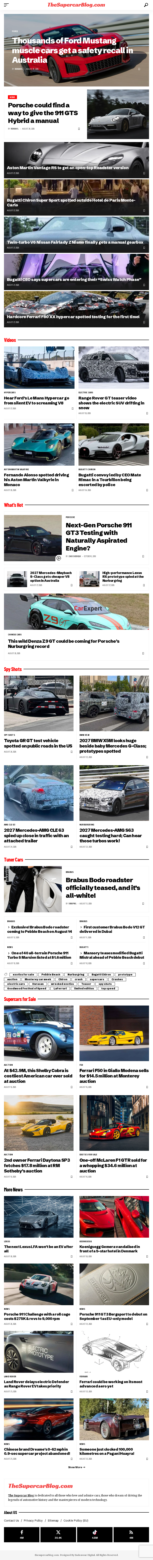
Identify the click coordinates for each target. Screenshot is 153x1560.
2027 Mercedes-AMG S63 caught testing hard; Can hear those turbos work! (110, 836)
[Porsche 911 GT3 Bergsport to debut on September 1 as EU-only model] (114, 1284)
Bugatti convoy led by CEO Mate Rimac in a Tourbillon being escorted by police (109, 479)
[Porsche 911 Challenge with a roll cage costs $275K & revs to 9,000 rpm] (39, 1284)
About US (10, 1512)
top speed (108, 988)
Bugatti (83, 947)
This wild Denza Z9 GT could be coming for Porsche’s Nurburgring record (63, 644)
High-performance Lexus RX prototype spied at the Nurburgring (123, 577)
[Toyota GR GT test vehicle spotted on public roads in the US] (39, 703)
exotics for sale (23, 974)
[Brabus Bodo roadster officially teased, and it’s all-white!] (33, 889)
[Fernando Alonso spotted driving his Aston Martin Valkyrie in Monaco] (39, 444)
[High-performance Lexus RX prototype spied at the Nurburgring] (89, 579)
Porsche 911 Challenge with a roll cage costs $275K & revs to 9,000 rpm (37, 1316)
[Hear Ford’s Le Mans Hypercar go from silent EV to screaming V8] (39, 367)
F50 (81, 1065)
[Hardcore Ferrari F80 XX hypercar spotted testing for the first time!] (76, 309)
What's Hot (13, 504)
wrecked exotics (62, 983)
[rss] (131, 1534)
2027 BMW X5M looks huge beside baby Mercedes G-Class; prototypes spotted (112, 746)
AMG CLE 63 (9, 824)
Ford (15, 31)
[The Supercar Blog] (76, 5)
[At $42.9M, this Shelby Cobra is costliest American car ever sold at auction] (39, 1033)
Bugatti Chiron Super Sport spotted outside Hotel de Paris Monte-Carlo (71, 202)
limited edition (84, 988)
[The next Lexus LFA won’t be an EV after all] (39, 1217)
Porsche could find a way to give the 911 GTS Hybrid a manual (43, 113)
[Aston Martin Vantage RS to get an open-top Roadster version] (76, 160)
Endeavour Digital (85, 1555)
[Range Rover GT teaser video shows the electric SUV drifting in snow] (113, 367)
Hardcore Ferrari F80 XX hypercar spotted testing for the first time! (73, 316)
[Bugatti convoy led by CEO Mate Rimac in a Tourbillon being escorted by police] (113, 444)
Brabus (70, 872)
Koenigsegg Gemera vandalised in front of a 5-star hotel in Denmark (109, 1248)
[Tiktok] (95, 1534)
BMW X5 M (84, 735)
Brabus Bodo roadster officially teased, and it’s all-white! (103, 887)
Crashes (117, 979)
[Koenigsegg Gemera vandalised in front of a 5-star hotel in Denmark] (114, 1217)
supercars (97, 979)
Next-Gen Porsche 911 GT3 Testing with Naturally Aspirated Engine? (99, 536)
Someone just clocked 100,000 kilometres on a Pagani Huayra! (106, 1451)
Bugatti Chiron (86, 469)
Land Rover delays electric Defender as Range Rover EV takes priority (36, 1383)
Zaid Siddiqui (75, 556)
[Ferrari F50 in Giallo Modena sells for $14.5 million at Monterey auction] (114, 1033)
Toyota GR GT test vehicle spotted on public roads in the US (38, 743)
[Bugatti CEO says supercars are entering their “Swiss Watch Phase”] (76, 272)
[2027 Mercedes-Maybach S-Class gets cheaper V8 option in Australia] (17, 579)
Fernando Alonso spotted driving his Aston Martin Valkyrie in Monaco (36, 479)
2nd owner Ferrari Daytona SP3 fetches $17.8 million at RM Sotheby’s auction (37, 1165)
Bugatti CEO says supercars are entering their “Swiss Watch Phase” (74, 279)
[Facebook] (21, 1534)
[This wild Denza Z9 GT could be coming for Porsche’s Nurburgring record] (76, 612)
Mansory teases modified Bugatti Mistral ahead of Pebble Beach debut (111, 955)
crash (78, 979)
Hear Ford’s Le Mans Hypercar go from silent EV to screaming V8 (36, 400)
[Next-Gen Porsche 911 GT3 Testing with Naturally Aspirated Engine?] (33, 538)
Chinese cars (15, 634)
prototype (125, 974)
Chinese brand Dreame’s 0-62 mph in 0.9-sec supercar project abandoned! (37, 1451)
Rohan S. (19, 69)
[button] (7, 5)
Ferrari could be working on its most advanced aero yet (110, 1383)
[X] (58, 1534)
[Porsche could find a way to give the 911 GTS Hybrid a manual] (118, 114)
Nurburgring (86, 824)
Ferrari (83, 1376)
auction (12, 979)
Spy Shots (13, 669)
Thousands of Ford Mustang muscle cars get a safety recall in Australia (72, 50)
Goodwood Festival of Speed (26, 988)
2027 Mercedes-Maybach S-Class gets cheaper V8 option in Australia (51, 577)
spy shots (9, 735)
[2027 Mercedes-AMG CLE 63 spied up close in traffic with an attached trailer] (39, 793)
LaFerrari (60, 988)
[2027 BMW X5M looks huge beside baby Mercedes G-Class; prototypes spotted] (114, 703)
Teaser (86, 983)
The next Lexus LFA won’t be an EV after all (38, 1248)
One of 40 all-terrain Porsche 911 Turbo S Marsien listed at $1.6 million (39, 955)
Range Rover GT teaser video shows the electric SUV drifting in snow (111, 402)
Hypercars (10, 392)
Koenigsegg (85, 1241)
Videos (10, 339)
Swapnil (72, 903)
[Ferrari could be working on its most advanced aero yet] (114, 1352)
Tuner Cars (13, 859)
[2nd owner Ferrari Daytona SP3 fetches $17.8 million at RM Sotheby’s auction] (39, 1123)
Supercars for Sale (20, 999)
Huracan (38, 983)
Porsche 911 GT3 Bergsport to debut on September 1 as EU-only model (113, 1316)
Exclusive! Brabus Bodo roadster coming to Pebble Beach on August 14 (39, 929)
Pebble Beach (50, 974)
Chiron (62, 979)
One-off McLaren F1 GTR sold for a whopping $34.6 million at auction (113, 1165)
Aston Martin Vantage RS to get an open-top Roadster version (67, 167)
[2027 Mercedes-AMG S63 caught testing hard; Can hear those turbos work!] (114, 793)
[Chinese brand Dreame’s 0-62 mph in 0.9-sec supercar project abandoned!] (39, 1419)
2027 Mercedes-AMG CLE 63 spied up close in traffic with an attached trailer (36, 836)
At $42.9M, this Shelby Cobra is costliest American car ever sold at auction (38, 1076)
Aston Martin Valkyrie (16, 469)
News (12, 97)
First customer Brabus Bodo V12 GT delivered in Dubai (112, 929)
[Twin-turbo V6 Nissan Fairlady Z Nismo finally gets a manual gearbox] (76, 235)
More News (13, 1189)
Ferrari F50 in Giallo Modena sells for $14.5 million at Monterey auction (114, 1076)
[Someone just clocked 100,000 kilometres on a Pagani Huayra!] (114, 1419)
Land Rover (10, 1376)
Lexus (7, 1241)
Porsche (70, 517)
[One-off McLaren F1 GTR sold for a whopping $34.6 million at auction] (114, 1123)
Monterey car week (38, 979)
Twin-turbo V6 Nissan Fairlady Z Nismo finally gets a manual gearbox (75, 242)
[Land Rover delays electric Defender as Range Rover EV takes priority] (39, 1352)
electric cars (85, 392)
